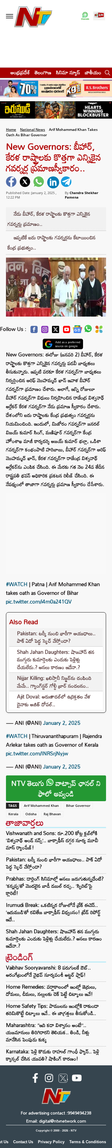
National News (32, 129)
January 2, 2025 (61, 723)
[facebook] (12, 182)
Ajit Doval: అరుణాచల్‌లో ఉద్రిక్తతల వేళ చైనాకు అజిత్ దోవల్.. (53, 700)
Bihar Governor (78, 805)
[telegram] (67, 182)
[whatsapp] (39, 182)
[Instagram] (44, 331)
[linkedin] (53, 182)
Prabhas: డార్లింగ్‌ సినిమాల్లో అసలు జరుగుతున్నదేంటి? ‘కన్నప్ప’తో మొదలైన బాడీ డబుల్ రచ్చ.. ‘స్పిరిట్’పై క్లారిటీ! (55, 886)
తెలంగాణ (43, 72)
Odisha (30, 814)
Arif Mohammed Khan (41, 805)
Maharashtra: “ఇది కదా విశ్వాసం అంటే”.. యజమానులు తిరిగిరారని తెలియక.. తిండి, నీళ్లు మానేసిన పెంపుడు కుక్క (47, 1032)
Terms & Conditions (87, 1142)
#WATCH (16, 584)
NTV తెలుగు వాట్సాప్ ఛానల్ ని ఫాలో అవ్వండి (56, 788)
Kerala (13, 814)
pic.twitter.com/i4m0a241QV (39, 601)
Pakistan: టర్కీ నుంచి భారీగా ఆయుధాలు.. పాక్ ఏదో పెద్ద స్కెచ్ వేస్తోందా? (56, 637)
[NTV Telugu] (33, 16)
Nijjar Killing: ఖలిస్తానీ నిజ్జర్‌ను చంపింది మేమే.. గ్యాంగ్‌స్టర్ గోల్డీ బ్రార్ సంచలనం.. (54, 682)
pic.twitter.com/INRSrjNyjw (37, 753)
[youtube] (77, 1079)
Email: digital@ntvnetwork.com (56, 1121)
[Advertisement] (56, 530)
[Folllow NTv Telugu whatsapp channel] (85, 16)
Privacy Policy (51, 1142)
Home (11, 129)
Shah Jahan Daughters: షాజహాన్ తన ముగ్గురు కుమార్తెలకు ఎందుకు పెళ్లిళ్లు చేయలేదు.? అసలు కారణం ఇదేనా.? (55, 659)
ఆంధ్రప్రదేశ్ (20, 72)
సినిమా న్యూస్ (68, 72)
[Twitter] (55, 331)
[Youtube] (66, 331)
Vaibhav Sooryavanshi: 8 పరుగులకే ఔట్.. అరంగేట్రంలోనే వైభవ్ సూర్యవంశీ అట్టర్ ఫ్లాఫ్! (48, 971)
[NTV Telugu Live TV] (99, 16)
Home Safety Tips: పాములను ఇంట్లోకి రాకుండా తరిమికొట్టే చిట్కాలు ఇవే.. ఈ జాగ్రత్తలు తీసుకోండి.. (52, 1009)
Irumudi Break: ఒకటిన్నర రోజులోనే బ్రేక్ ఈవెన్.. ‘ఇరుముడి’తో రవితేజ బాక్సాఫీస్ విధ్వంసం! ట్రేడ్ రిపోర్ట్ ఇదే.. (53, 912)
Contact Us (23, 1142)
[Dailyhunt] (99, 331)
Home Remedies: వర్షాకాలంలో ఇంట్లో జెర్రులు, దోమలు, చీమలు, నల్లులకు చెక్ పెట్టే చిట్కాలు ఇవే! (51, 990)
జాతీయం (93, 72)
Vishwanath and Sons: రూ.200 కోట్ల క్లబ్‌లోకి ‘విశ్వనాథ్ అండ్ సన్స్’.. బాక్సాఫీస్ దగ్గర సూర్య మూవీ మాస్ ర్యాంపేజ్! (52, 840)
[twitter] (26, 182)
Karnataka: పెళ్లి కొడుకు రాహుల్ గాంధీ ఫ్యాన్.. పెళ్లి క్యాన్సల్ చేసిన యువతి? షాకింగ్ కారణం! (52, 1055)
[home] (3, 72)
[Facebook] (34, 331)
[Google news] (77, 330)
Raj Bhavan (52, 814)
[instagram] (49, 1079)
